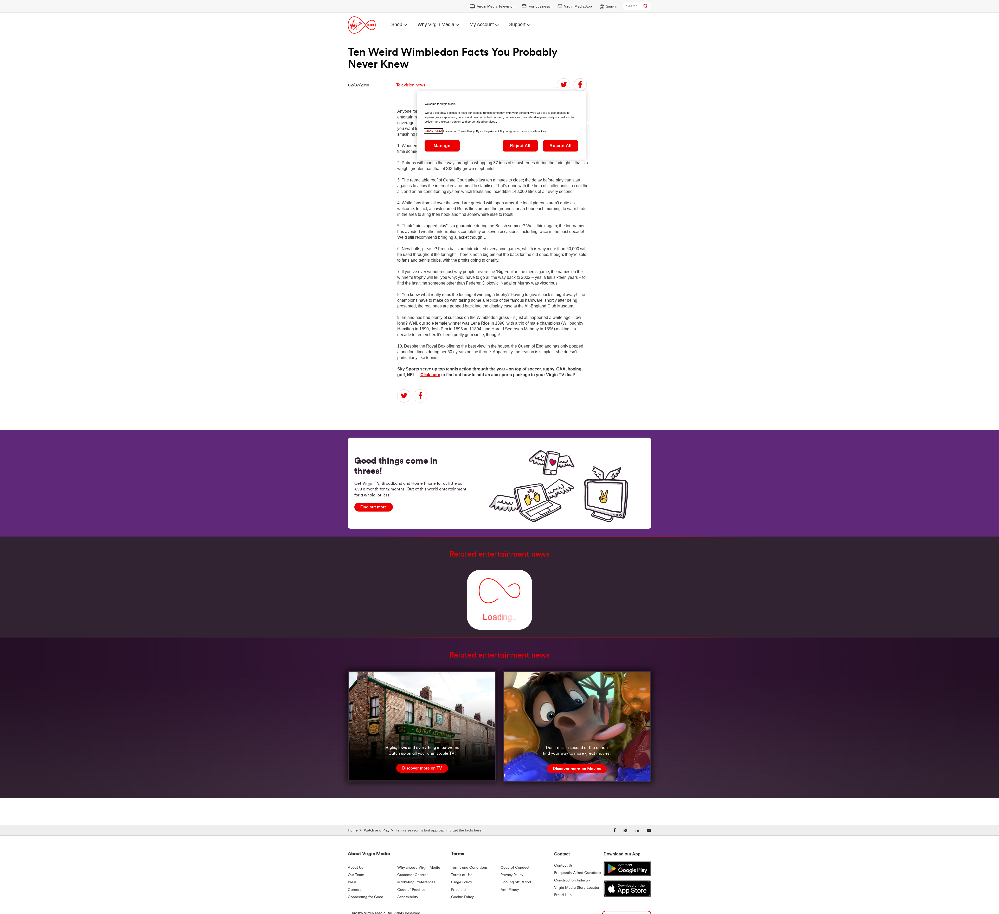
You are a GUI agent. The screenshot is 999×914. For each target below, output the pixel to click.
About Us (355, 867)
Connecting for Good (365, 897)
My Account (482, 24)
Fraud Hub (563, 895)
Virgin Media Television (496, 6)
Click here (430, 375)
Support (517, 24)
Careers (354, 890)
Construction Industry (572, 880)
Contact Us (563, 865)
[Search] (645, 6)
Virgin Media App (578, 6)
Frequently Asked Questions (577, 873)
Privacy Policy (512, 875)
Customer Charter (412, 875)
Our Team (356, 875)
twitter (563, 84)
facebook (580, 84)
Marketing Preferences (416, 882)
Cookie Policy (462, 897)
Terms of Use (461, 875)
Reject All (520, 146)
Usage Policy (461, 882)
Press (352, 882)
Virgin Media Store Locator (576, 888)
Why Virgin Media (436, 24)
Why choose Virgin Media (418, 867)
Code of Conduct (515, 867)
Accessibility (407, 897)
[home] (355, 830)
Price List (458, 890)
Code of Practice (411, 890)
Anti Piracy (510, 890)
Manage (442, 146)
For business (539, 6)
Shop (396, 24)
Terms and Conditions (469, 867)
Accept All (560, 146)
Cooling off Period (516, 882)
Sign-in (611, 6)
